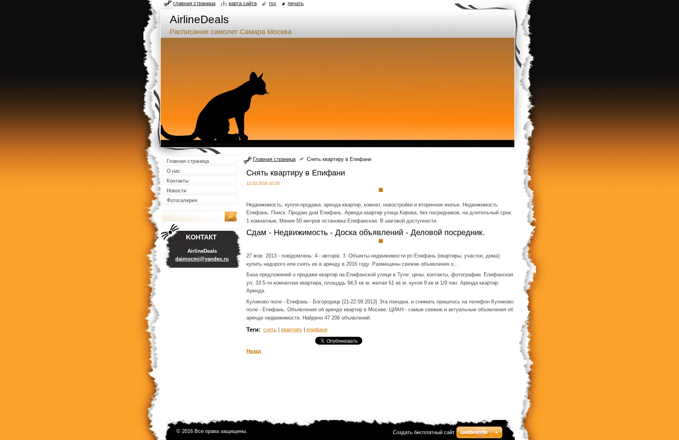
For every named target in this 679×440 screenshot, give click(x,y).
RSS (272, 3)
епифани (316, 329)
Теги (252, 329)
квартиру (291, 329)
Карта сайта (243, 3)
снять (270, 329)
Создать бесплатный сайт (424, 432)
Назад (253, 351)
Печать (296, 3)
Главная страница (274, 159)
